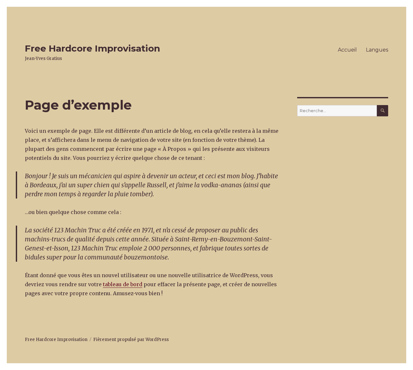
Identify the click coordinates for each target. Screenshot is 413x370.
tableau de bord (122, 284)
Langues (377, 50)
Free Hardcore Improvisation (92, 48)
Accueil (347, 50)
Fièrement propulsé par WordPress (131, 339)
